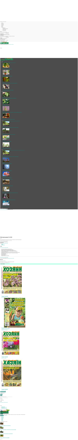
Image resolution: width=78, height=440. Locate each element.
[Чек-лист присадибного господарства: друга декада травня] (6, 125)
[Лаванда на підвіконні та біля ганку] (6, 74)
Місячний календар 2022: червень (7, 163)
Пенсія (11, 62)
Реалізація (2, 24)
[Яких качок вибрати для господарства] (1, 424)
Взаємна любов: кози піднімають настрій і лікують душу (10, 192)
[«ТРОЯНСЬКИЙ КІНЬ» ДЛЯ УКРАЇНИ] (6, 88)
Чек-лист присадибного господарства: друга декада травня (10, 127)
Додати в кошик (1, 242)
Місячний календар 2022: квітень (7, 177)
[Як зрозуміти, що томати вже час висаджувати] (6, 132)
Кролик (9, 179)
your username (7, 32)
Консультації (9, 62)
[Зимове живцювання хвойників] (6, 146)
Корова (8, 179)
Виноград (2, 91)
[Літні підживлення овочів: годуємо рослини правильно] (6, 81)
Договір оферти (4, 30)
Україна (15, 62)
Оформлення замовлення (5, 28)
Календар (2, 149)
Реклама (2, 418)
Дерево (3, 147)
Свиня (12, 179)
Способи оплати (4, 29)
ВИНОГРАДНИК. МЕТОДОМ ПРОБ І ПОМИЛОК (9, 98)
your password (7, 33)
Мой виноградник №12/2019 (11, 258)
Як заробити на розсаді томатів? (7, 141)
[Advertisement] (13, 46)
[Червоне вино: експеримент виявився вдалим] (6, 117)
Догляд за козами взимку (6, 206)
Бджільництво (4, 179)
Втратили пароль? (6, 402)
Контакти (2, 25)
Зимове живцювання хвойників (7, 148)
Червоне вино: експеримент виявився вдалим (9, 119)
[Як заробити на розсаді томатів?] (6, 139)
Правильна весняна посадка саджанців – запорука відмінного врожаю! (12, 112)
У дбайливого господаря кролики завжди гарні (9, 199)
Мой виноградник (5, 209)
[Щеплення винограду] (6, 103)
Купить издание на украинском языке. (4, 247)
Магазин (2, 419)
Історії (7, 62)
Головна (2, 61)
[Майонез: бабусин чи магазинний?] (6, 67)
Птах (10, 179)
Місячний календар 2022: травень (7, 170)
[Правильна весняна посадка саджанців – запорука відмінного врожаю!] (6, 110)
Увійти (2, 26)
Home (0, 209)
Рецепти (13, 62)
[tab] (39, 244)
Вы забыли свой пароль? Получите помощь (4, 34)
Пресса (2, 209)
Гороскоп (4, 62)
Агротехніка (4, 155)
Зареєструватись (2, 402)
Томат (3, 133)
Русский (2, 420)
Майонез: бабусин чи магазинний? (4, 437)
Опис (2, 244)
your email (7, 36)
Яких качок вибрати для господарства (8, 185)
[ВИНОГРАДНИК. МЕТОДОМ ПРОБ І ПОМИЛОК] (6, 96)
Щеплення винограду (5, 105)
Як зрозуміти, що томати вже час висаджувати (9, 134)
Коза (6, 179)
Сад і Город (2, 120)
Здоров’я (6, 62)
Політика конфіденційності (4, 408)
